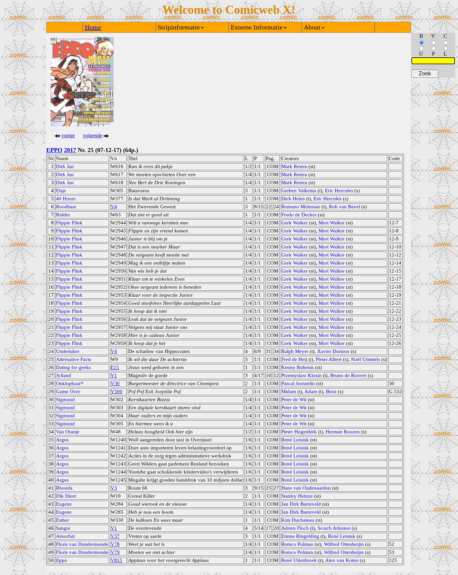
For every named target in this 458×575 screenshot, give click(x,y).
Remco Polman (297, 544)
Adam (310, 391)
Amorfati (65, 536)
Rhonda (64, 488)
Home (93, 27)
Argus (62, 439)
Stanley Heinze (297, 496)
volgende (92, 135)
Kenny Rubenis (297, 367)
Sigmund (65, 399)
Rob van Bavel (344, 206)
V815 (116, 560)
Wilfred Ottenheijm (344, 544)
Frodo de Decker (299, 214)
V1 (114, 375)
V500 (116, 391)
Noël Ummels (365, 359)
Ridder (63, 214)
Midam (288, 391)
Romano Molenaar (300, 206)
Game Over (68, 391)
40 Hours (65, 198)
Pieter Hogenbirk (299, 431)
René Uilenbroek (299, 560)
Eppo (61, 560)
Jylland (63, 375)
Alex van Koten (341, 560)
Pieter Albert (329, 359)
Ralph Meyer (294, 351)
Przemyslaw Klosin (301, 375)
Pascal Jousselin (298, 383)
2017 (70, 150)
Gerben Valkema (298, 190)
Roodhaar (66, 206)
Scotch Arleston (334, 528)
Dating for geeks (73, 367)
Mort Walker (332, 222)
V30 (115, 383)
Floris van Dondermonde (82, 544)
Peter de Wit (293, 399)
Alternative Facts (73, 359)
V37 (115, 536)
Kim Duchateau (297, 520)
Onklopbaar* (69, 383)
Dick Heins (293, 198)
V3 (114, 488)
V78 (115, 544)
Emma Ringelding (300, 536)
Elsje (61, 190)
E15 (115, 367)
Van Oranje (67, 431)
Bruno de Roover (348, 375)
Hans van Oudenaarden (306, 488)
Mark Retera (294, 166)
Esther (62, 520)
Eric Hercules (339, 190)
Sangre (63, 528)
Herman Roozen (343, 431)
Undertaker (67, 351)
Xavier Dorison (333, 351)
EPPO (54, 150)
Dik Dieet (66, 496)
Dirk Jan (65, 166)
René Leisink (295, 439)
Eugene (64, 504)
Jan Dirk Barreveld (301, 504)
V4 (114, 206)
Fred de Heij (294, 359)
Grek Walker (294, 222)
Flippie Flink (69, 222)
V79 (115, 552)
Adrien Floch (295, 528)
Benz (331, 391)
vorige (68, 135)
